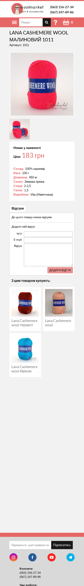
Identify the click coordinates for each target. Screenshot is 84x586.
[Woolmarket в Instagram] (13, 557)
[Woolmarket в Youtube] (52, 557)
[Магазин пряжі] (28, 9)
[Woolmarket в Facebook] (32, 557)
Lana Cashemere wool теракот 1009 (24, 324)
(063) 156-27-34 (62, 7)
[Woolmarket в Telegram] (70, 557)
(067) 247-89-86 (62, 12)
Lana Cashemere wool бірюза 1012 (24, 370)
